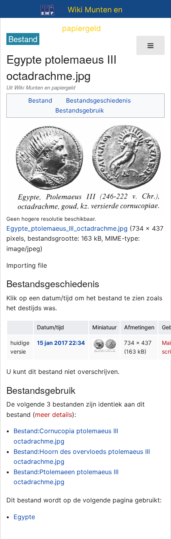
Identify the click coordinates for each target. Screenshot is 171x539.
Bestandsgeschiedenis (98, 100)
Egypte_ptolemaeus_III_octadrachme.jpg (67, 228)
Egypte (24, 517)
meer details (53, 414)
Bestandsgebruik (79, 110)
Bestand (40, 100)
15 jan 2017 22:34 (61, 342)
